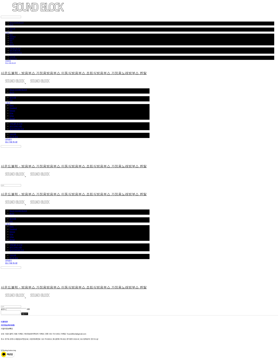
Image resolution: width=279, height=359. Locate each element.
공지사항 (12, 28)
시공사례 (12, 57)
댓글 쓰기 (24, 314)
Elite (11, 40)
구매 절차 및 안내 (15, 48)
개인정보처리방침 (7, 325)
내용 (28, 309)
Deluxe (12, 39)
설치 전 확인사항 (15, 50)
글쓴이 (3, 309)
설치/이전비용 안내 (16, 53)
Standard (13, 37)
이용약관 (4, 321)
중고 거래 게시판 (10, 63)
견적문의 (8, 61)
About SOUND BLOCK (17, 23)
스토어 (7, 33)
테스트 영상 (13, 59)
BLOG (11, 24)
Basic (11, 35)
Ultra (11, 42)
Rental (12, 44)
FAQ (11, 31)
